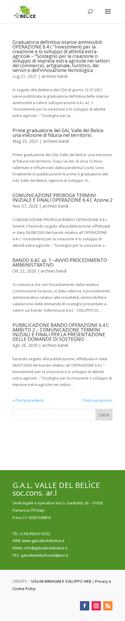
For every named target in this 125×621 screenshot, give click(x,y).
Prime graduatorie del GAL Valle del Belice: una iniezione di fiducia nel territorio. (58, 132)
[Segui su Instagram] (96, 605)
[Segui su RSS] (107, 605)
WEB (16, 540)
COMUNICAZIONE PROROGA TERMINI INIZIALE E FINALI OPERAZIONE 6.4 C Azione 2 (62, 197)
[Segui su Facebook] (84, 605)
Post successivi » (97, 400)
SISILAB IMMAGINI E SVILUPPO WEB (61, 581)
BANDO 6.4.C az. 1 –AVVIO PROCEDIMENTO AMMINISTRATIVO (59, 262)
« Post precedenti (27, 400)
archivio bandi (54, 76)
